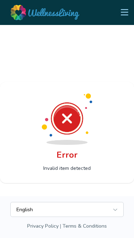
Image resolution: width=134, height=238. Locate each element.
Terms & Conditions (85, 226)
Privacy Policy (43, 226)
